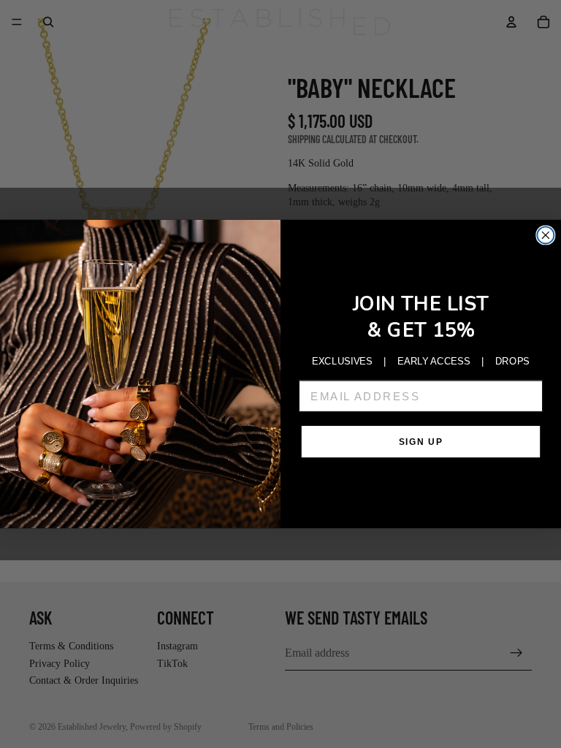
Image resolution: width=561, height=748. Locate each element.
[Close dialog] (545, 234)
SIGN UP (421, 441)
